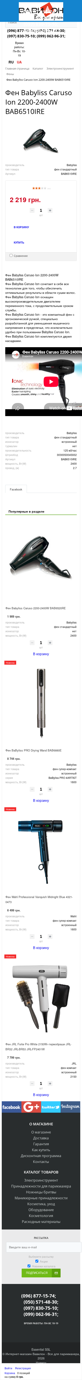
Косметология (41, 1215)
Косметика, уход (41, 1203)
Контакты (41, 1161)
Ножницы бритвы (41, 1192)
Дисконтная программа (41, 1155)
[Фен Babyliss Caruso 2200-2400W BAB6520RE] (41, 561)
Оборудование (41, 1209)
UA (19, 62)
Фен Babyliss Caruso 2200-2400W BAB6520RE (35, 608)
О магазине (41, 1132)
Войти (9, 1368)
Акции (44, 1261)
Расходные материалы (41, 1221)
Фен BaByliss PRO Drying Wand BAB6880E (33, 750)
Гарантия (41, 1144)
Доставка (41, 1138)
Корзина (10, 1373)
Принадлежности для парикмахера (41, 1186)
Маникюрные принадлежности (41, 1198)
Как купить (41, 1149)
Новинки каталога (43, 1266)
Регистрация (23, 1368)
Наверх (41, 1362)
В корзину (41, 653)
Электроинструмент (41, 1180)
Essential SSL (41, 1349)
